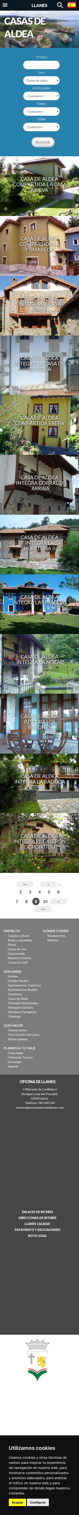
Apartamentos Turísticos (24, 985)
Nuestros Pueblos (20, 958)
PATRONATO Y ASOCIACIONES (37, 1230)
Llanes (39, 5)
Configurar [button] (38, 1502)
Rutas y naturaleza (20, 940)
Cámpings (14, 1016)
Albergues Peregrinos (22, 1012)
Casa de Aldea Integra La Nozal (39, 659)
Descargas (15, 1062)
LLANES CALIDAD (37, 1224)
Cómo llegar (15, 1053)
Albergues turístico (20, 1007)
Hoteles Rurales (18, 980)
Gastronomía (16, 953)
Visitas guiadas (18, 1039)
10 (45, 901)
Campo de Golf (17, 962)
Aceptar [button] (17, 1502)
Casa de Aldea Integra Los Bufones (39, 721)
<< (25, 884)
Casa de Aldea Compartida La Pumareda (39, 243)
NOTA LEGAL (37, 1235)
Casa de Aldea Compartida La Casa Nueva (39, 184)
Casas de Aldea (18, 998)
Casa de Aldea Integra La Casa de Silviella (39, 363)
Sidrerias (53, 940)
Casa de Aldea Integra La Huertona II (39, 542)
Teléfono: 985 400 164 (40, 1103)
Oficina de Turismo (20, 1057)
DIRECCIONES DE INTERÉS (37, 1218)
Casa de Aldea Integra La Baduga (39, 779)
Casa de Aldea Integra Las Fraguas (39, 599)
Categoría (41, 88)
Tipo (41, 73)
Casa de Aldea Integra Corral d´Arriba (39, 482)
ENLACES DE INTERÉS (37, 1212)
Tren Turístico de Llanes (24, 1034)
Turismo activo (17, 1030)
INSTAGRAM (35, 1421)
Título (41, 57)
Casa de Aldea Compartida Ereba (39, 420)
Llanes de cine (17, 949)
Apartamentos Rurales (22, 989)
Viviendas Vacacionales (23, 1003)
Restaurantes (56, 935)
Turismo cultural (18, 935)
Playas (12, 944)
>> (43, 909)
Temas (41, 104)
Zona (41, 119)
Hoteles (13, 976)
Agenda (13, 1066)
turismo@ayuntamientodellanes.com (40, 1107)
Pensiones (15, 994)
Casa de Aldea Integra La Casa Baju (39, 303)
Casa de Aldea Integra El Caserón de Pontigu (39, 841)
